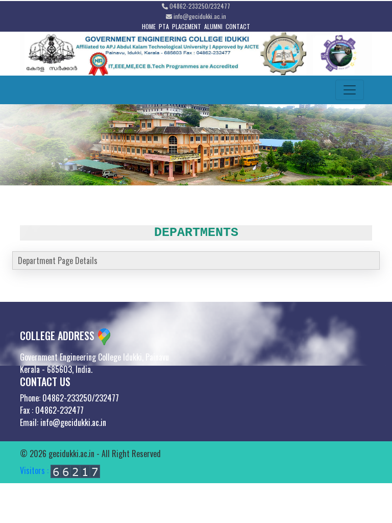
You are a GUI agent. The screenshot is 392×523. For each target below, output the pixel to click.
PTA (164, 26)
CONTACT (238, 26)
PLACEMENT (186, 26)
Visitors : (35, 470)
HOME (149, 26)
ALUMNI (213, 26)
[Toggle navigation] (349, 90)
